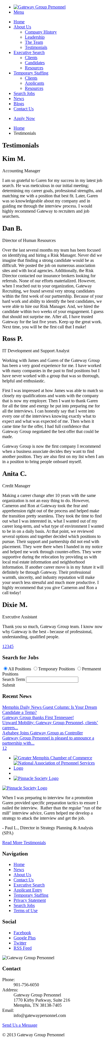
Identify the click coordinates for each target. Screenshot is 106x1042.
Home (19, 21)
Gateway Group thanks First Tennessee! (38, 717)
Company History (41, 32)
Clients (31, 57)
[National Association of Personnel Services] (59, 768)
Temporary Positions (56, 668)
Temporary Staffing (31, 73)
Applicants (34, 83)
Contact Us (24, 108)
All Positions (19, 668)
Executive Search (29, 52)
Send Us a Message (19, 1025)
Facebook (22, 932)
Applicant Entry (28, 890)
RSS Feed (23, 948)
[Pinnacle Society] (36, 778)
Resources (34, 67)
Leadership (35, 37)
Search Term (13, 679)
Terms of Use (26, 910)
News (19, 98)
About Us (22, 26)
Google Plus (25, 937)
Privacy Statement (30, 900)
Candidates (35, 62)
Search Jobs (24, 93)
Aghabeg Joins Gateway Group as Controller (42, 732)
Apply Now (24, 118)
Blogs (19, 103)
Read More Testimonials (24, 842)
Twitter (20, 943)
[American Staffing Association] (24, 788)
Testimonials (36, 47)
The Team (34, 42)
